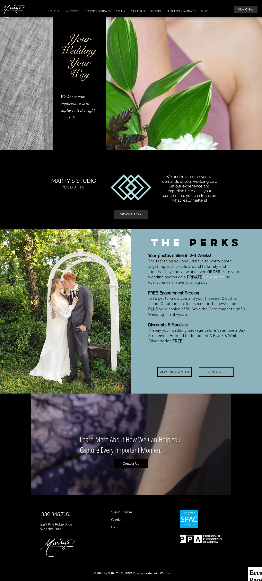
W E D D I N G (73, 187)
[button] (54, 9)
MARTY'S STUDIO (73, 181)
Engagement (171, 293)
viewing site (214, 277)
